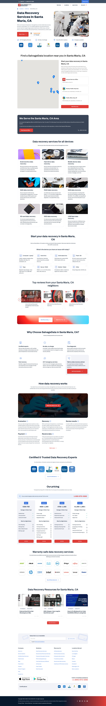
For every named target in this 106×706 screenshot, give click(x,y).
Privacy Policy (21, 703)
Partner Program (21, 668)
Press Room (20, 663)
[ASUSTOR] (40, 563)
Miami (73, 658)
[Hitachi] (22, 572)
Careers (20, 666)
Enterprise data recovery (59, 656)
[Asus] (31, 563)
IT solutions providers (58, 658)
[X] (84, 701)
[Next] (86, 299)
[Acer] (22, 563)
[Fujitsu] (75, 563)
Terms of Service (28, 703)
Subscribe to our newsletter (37, 635)
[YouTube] (87, 701)
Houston (74, 661)
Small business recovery (59, 653)
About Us (20, 651)
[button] (38, 83)
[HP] (31, 572)
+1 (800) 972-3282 (80, 680)
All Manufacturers (58, 651)
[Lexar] (75, 572)
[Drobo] (66, 563)
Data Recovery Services (41, 651)
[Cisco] (49, 563)
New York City (75, 651)
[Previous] (19, 299)
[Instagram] (82, 701)
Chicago (74, 656)
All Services (38, 663)
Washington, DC (75, 666)
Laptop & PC (77, 608)
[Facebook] (77, 701)
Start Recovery (74, 106)
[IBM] (40, 572)
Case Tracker (39, 666)
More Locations (75, 668)
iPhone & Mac (29, 608)
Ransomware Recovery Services (43, 653)
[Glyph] (84, 563)
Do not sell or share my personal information (42, 703)
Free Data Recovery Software (42, 661)
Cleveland (74, 663)
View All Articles (52, 622)
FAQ (19, 671)
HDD (45, 608)
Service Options (21, 653)
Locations (21, 8)
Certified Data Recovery (23, 656)
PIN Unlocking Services (41, 658)
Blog (19, 661)
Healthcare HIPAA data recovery (61, 663)
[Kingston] (57, 572)
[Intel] (49, 572)
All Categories (22, 608)
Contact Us (20, 674)
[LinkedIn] (80, 701)
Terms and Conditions (39, 641)
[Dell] (57, 563)
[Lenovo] (66, 572)
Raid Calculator (39, 668)
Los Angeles (74, 653)
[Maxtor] (84, 572)
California (27, 8)
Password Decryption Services (42, 656)
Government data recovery (60, 661)
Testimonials (21, 658)
